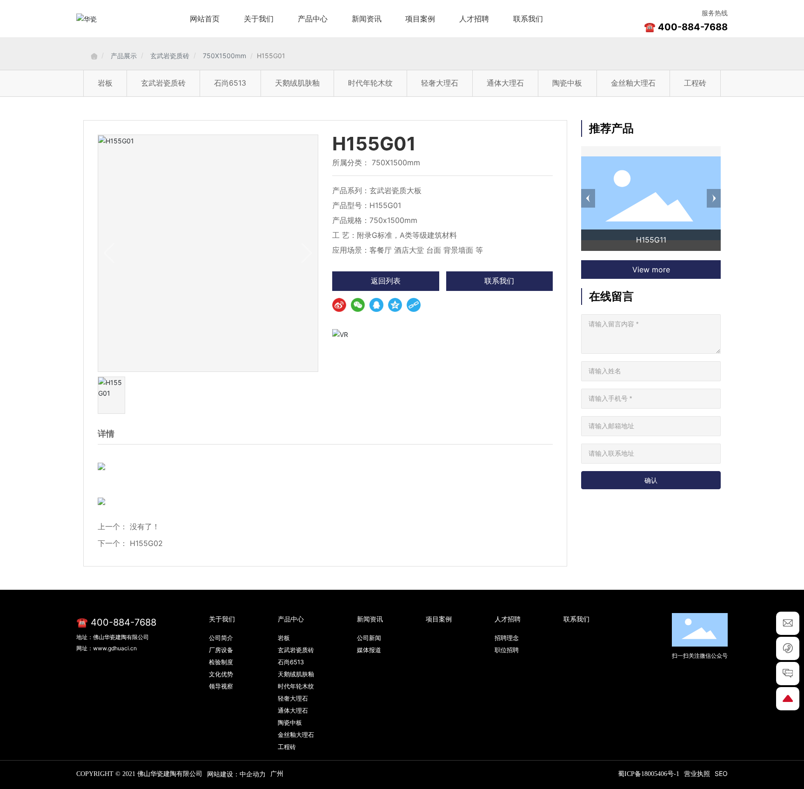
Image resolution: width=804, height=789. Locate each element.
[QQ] (376, 305)
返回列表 (386, 280)
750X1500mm (224, 56)
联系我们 (499, 280)
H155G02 (146, 543)
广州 (276, 773)
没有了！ (145, 526)
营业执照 (697, 773)
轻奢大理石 (439, 83)
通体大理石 (505, 83)
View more (651, 269)
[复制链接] (414, 305)
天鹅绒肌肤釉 (297, 83)
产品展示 (124, 56)
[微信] (358, 305)
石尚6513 (230, 83)
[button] (588, 198)
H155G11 (651, 239)
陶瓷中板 (567, 83)
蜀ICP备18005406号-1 (648, 773)
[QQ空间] (395, 305)
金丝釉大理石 (633, 83)
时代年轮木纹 (370, 83)
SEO (721, 773)
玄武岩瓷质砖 (169, 56)
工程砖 (695, 83)
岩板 (105, 83)
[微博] (339, 305)
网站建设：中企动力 (236, 774)
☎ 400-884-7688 (686, 27)
